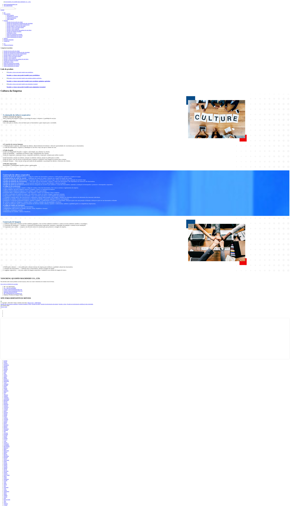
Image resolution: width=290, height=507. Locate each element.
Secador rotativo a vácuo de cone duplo (16, 26)
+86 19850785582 (8, 5)
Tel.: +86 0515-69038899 (10, 288)
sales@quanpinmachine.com (10, 4)
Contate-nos (6, 41)
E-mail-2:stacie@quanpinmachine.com (13, 290)
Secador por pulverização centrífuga (9, 304)
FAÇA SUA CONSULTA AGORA (9, 284)
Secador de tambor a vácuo (24, 304)
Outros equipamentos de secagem (15, 35)
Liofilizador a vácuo (11, 33)
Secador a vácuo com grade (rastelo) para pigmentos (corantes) (26, 87)
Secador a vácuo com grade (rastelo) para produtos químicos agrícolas (28, 81)
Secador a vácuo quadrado (13, 28)
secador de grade (36, 304)
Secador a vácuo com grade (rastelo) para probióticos (23, 75)
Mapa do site (30, 302)
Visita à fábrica (10, 19)
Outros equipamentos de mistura (14, 37)
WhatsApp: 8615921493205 (10, 292)
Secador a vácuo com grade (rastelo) (15, 27)
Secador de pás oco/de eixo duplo (15, 22)
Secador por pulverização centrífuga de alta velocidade (20, 23)
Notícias (6, 38)
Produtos (6, 20)
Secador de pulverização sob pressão (49, 304)
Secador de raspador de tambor (14, 31)
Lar (4, 12)
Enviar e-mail (4, 307)
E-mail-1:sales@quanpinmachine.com (13, 289)
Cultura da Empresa (11, 18)
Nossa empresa (10, 15)
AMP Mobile (38, 302)
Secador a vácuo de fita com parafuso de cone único (19, 30)
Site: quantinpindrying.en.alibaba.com (13, 293)
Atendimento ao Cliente (12, 16)
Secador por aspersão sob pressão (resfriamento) (18, 24)
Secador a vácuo (62, 304)
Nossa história (7, 14)
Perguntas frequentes (9, 39)
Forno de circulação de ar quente (14, 34)
